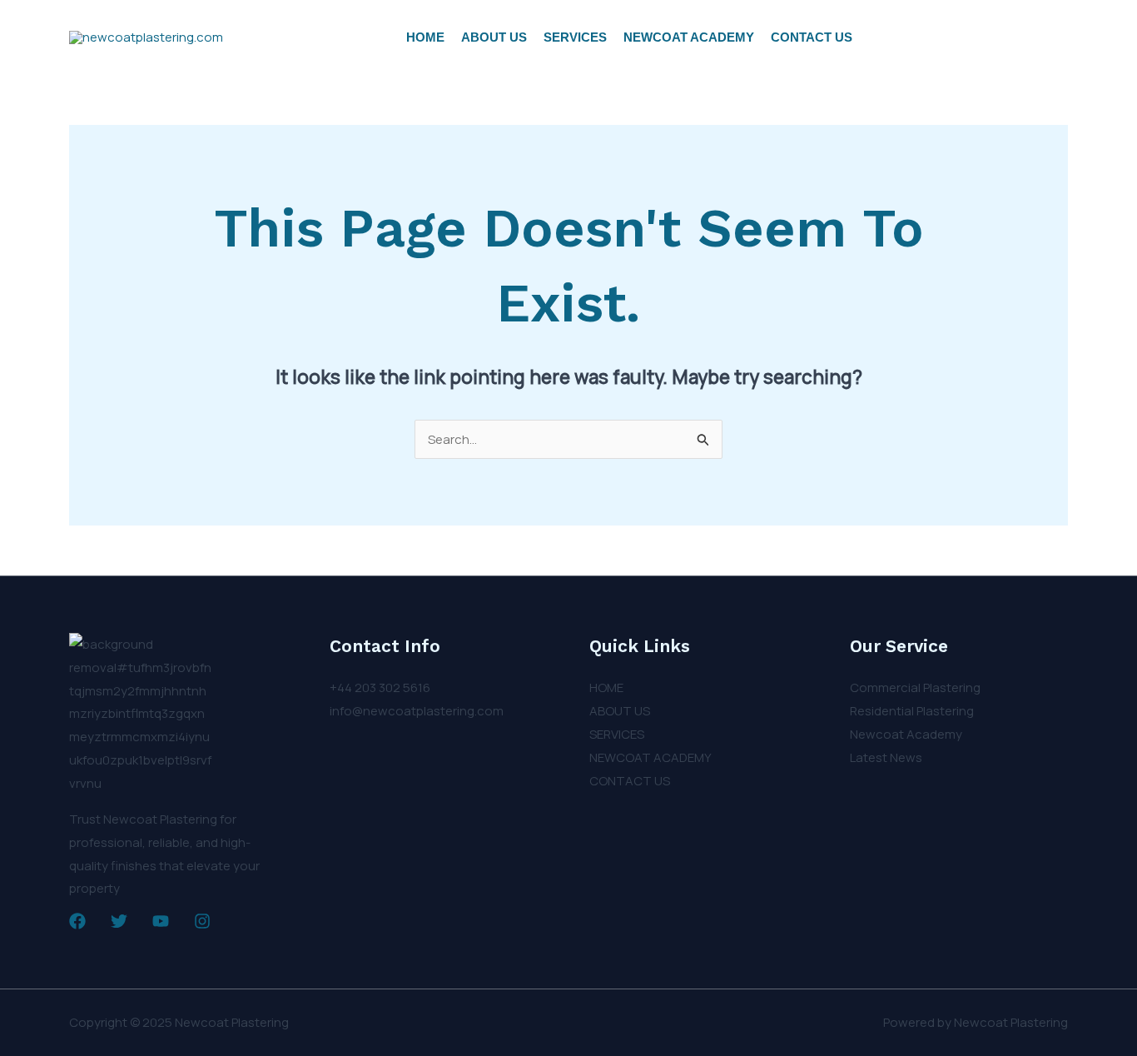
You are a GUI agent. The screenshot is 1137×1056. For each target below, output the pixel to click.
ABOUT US (494, 37)
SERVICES (575, 37)
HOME (425, 37)
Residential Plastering (912, 711)
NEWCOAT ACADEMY (688, 37)
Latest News (886, 757)
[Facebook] (77, 921)
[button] (973, 38)
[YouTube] (160, 921)
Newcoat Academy (906, 734)
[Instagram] (202, 921)
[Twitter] (119, 921)
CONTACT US (811, 37)
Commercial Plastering (915, 687)
